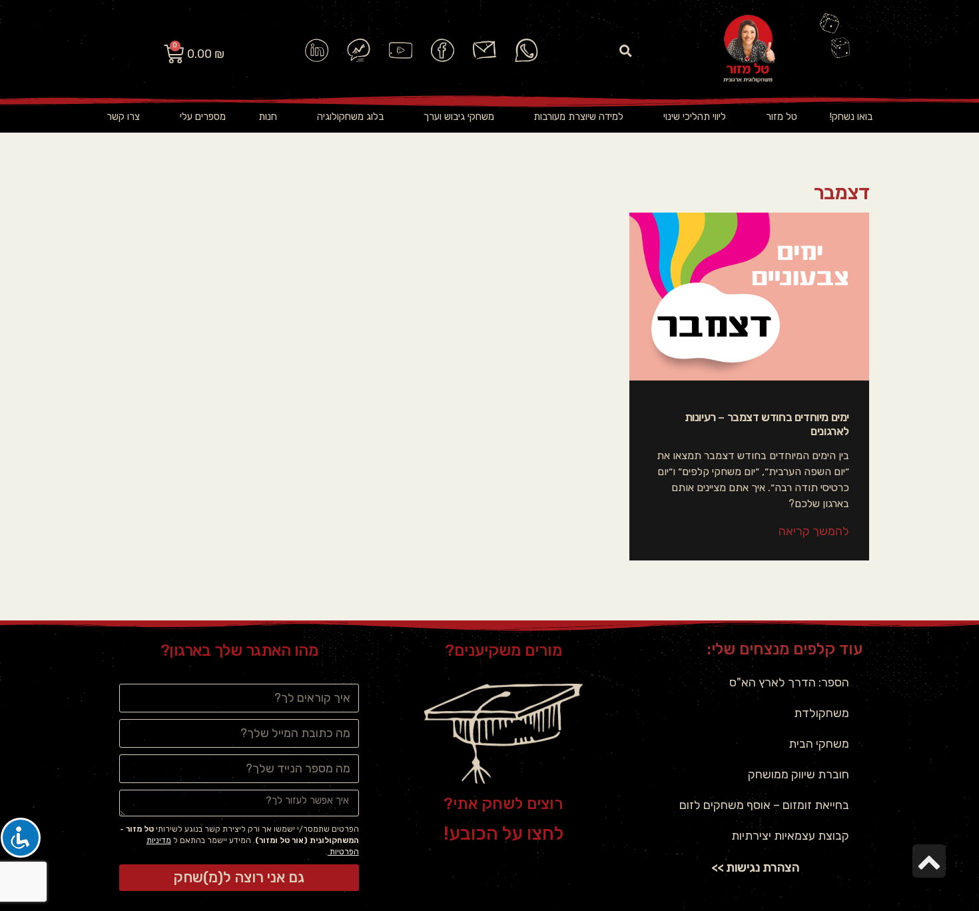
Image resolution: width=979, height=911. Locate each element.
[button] (626, 50)
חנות (267, 117)
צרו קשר (123, 117)
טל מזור (781, 117)
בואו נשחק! (851, 117)
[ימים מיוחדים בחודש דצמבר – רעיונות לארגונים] (749, 297)
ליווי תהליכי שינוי (694, 117)
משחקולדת (821, 713)
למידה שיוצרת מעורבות (578, 117)
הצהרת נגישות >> (755, 867)
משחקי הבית (819, 743)
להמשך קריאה (814, 531)
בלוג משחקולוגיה (350, 117)
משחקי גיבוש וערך (459, 117)
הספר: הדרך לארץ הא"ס (789, 682)
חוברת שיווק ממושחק (798, 774)
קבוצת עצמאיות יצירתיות (790, 835)
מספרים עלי (203, 117)
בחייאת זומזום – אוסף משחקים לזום (764, 805)
